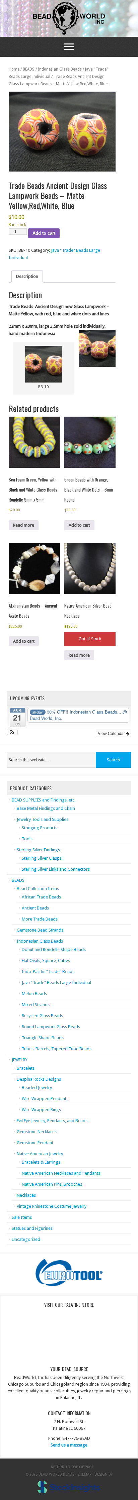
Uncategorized (26, 1239)
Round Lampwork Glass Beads (51, 1026)
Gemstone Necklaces (37, 1131)
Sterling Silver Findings (38, 849)
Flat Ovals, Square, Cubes (46, 960)
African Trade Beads (41, 896)
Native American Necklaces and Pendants (61, 1173)
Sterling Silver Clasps (42, 858)
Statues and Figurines (32, 1228)
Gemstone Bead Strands (40, 930)
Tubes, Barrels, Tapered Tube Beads (56, 1048)
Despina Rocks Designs (39, 1079)
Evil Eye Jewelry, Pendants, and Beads (52, 1120)
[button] (12, 732)
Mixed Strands (36, 1004)
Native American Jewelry (40, 1153)
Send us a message (69, 1445)
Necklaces (26, 1195)
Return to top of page (72, 1467)
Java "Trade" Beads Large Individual (56, 982)
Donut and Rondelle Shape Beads (54, 949)
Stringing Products (39, 827)
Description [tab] (27, 276)
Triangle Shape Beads (43, 1037)
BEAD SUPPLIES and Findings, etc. (43, 799)
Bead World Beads (69, 18)
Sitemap (84, 1474)
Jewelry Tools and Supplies (42, 819)
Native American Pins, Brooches (52, 1184)
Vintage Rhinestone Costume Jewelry (51, 1206)
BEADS (28, 69)
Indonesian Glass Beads (60, 69)
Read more (23, 525)
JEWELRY (19, 1059)
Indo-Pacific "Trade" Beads (48, 971)
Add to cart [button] (79, 525)
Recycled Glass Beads (42, 1015)
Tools (27, 838)
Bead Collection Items (38, 888)
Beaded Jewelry (37, 1087)
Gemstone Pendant (35, 1142)
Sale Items (22, 1217)
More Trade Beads (40, 919)
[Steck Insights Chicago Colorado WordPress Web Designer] (69, 1487)
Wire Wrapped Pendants (45, 1098)
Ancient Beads (35, 907)
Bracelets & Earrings (41, 1162)
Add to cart (43, 233)
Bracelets (25, 1068)
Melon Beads (34, 993)
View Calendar (112, 733)
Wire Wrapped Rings (41, 1109)
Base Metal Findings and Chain (46, 808)
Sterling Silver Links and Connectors (56, 869)
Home (14, 69)
